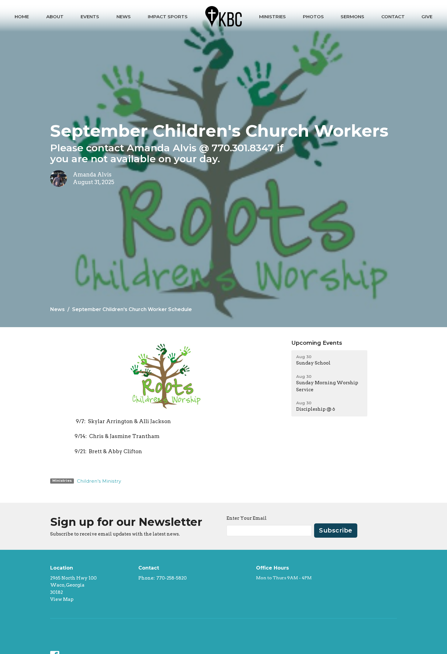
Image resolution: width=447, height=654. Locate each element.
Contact (393, 16)
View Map (62, 599)
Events (90, 16)
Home (22, 16)
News (123, 16)
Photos (313, 16)
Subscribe (335, 530)
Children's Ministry (99, 481)
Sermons (352, 16)
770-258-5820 (171, 578)
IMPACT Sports (168, 16)
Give (426, 16)
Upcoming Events (316, 343)
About (55, 16)
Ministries (272, 16)
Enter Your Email (247, 518)
